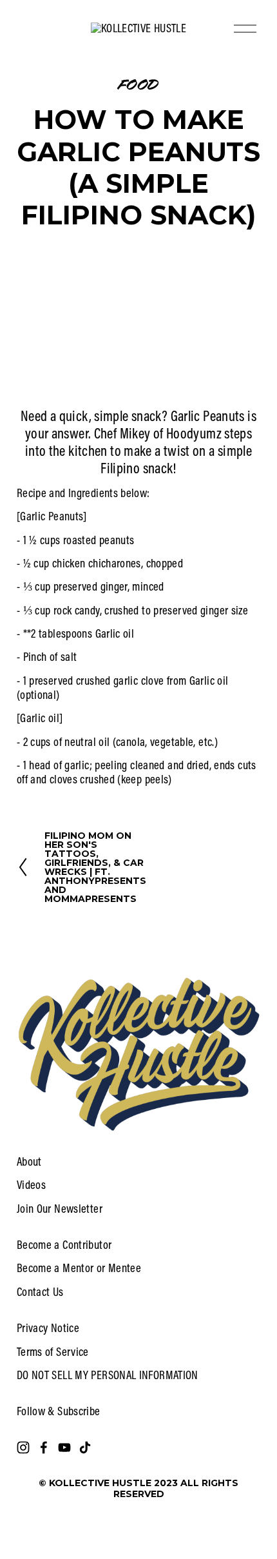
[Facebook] (43, 1447)
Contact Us (40, 1292)
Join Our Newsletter (59, 1209)
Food (138, 83)
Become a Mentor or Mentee (79, 1268)
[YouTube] (64, 1447)
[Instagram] (23, 1447)
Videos (31, 1185)
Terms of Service (53, 1352)
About (29, 1162)
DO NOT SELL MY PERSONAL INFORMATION (107, 1375)
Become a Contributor (64, 1245)
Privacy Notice (48, 1328)
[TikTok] (85, 1447)
